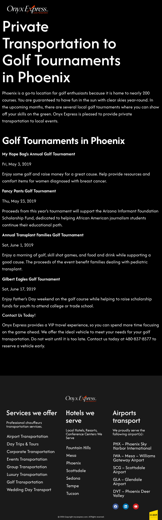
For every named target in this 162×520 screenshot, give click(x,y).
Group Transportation (27, 467)
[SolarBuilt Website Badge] (153, 515)
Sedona (73, 478)
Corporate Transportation (31, 451)
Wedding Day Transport (29, 489)
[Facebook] (116, 506)
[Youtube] (136, 506)
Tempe (72, 486)
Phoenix (73, 463)
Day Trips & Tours (23, 444)
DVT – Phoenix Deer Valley (131, 493)
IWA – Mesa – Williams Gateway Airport (134, 458)
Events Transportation (27, 459)
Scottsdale (76, 470)
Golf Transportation (25, 482)
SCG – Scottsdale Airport (129, 469)
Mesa (71, 455)
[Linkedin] (126, 506)
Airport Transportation (27, 436)
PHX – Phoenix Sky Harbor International (132, 446)
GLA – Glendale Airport (127, 481)
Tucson (72, 493)
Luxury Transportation (27, 474)
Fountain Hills (78, 448)
